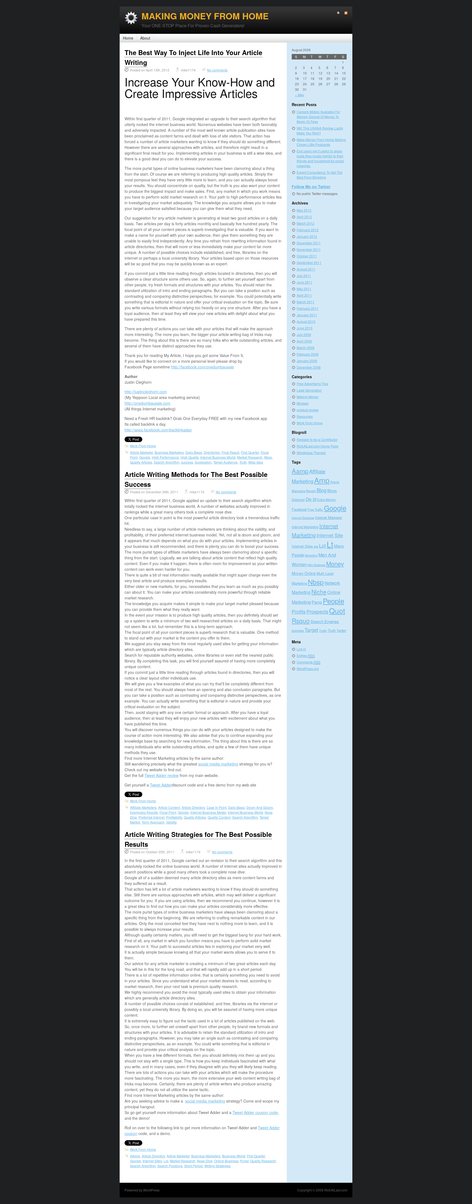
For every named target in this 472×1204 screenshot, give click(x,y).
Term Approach (153, 822)
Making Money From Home (205, 16)
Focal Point (168, 812)
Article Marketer (141, 452)
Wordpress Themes (311, 452)
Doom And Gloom (259, 807)
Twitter (341, 630)
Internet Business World (217, 457)
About (145, 38)
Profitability (174, 817)
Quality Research (263, 1160)
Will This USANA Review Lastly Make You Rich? (320, 130)
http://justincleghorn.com (146, 391)
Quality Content (219, 817)
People (333, 601)
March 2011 (305, 301)
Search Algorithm (166, 462)
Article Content (169, 807)
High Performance (165, 457)
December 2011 (309, 243)
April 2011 (304, 295)
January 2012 (307, 236)
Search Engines (325, 621)
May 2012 (304, 210)
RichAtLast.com (335, 1190)
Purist (244, 1160)
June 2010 (304, 328)
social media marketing (218, 764)
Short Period (193, 1165)
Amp (321, 480)
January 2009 (307, 360)
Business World (233, 1156)
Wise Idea (255, 462)
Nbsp (268, 457)
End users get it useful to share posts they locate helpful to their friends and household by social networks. (320, 158)
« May (299, 94)
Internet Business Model (208, 812)
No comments (217, 70)
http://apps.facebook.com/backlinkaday (158, 430)
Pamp (317, 602)
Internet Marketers (305, 526)
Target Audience (225, 462)
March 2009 (305, 347)
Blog (321, 490)
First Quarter (250, 452)
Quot (337, 610)
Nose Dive (205, 1160)
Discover (298, 499)
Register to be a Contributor (317, 439)
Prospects (317, 611)
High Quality (190, 457)
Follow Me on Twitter (311, 186)
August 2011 (306, 269)
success (187, 462)
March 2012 (305, 223)
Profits (299, 611)
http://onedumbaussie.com (147, 403)
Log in (301, 649)
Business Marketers (169, 452)
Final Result (230, 452)
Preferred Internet (151, 817)
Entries (306, 655)
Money (335, 563)
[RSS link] (343, 12)
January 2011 (307, 315)
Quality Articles (141, 462)
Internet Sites (152, 1160)
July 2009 (304, 334)
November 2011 (309, 249)
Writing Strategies (217, 1165)
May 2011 (304, 288)
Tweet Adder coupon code (255, 1112)
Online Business (226, 1160)
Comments (308, 662)
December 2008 (309, 367)
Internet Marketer (328, 517)
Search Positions (169, 1165)
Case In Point (216, 807)
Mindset (302, 403)
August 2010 (306, 321)
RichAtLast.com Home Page (317, 446)
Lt (330, 544)
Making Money (307, 396)
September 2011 (309, 262)
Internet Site (330, 535)
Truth (243, 462)
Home (128, 38)
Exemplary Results (144, 812)
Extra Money (326, 499)
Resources (305, 416)
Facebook (299, 509)
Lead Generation (309, 390)
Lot (166, 1160)
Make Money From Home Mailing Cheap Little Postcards (321, 142)
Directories (212, 452)
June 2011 (304, 282)
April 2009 (304, 341)
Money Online (304, 573)
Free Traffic (315, 509)
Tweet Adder (161, 785)
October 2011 (307, 256)
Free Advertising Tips (312, 383)
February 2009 (307, 354)
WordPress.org (308, 668)
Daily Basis (193, 452)
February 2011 (307, 308)
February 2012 (307, 229)
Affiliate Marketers (143, 807)
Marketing (311, 555)
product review (307, 409)
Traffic (323, 631)
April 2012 (304, 216)
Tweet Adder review (161, 775)
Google (144, 457)
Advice (135, 1156)
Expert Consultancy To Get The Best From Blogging (320, 174)
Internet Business (303, 518)
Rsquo (301, 620)
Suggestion (203, 462)
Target (311, 629)
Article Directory (193, 807)
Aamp (300, 470)
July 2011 (304, 275)
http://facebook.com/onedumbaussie (202, 367)
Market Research (249, 457)
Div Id (311, 499)
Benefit (311, 491)
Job (316, 546)
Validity (171, 822)
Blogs (332, 490)
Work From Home (143, 445)
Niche (318, 591)
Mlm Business (316, 565)
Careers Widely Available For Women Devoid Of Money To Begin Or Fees (318, 116)
